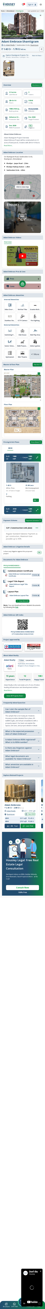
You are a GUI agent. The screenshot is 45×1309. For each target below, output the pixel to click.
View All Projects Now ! (14, 696)
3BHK (10, 448)
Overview (8, 242)
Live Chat (29, 826)
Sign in (30, 4)
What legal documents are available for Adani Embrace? (18, 757)
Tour (13, 826)
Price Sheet (35, 442)
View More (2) (23, 601)
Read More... (8, 145)
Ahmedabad (10, 11)
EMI (35, 500)
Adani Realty (9, 45)
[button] (6, 1305)
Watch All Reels (36, 55)
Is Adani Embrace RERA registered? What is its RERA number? (20, 740)
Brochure (35, 85)
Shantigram (20, 11)
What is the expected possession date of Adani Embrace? (19, 732)
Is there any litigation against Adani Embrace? (18, 749)
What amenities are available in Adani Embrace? (19, 765)
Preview (34, 575)
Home (3, 11)
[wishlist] (41, 15)
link (16, 607)
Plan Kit (36, 364)
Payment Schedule (32, 520)
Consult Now (22, 887)
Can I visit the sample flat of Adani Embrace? (17, 710)
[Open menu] (40, 4)
